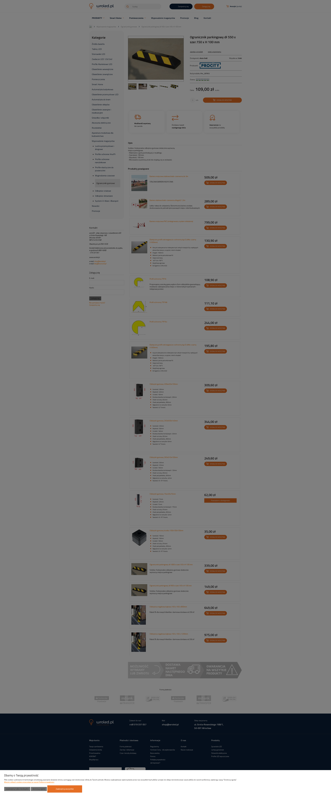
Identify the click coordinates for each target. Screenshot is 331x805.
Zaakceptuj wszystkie (65, 788)
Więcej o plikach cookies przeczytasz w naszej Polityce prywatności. (29, 782)
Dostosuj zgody (39, 788)
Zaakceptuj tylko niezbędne (17, 788)
